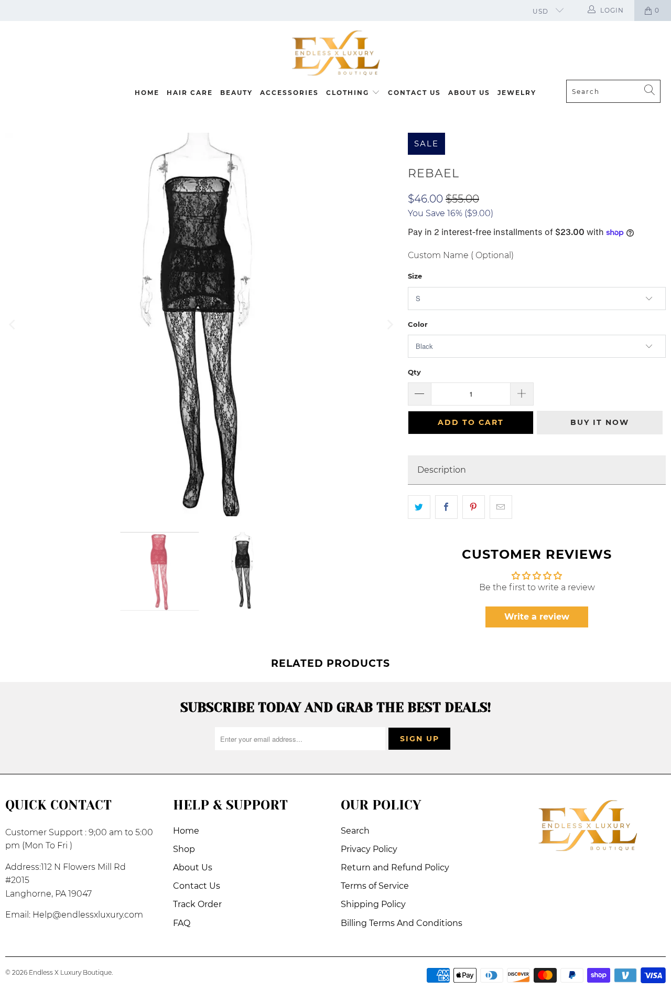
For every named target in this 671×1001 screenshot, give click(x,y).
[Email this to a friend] (501, 507)
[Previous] (13, 324)
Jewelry (516, 93)
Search (355, 831)
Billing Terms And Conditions (401, 923)
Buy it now (599, 422)
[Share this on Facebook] (446, 507)
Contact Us (414, 93)
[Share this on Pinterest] (473, 507)
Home (147, 93)
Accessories (289, 93)
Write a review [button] (536, 617)
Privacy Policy (369, 849)
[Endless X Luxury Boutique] (335, 53)
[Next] (389, 324)
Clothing (349, 93)
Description (441, 470)
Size (415, 276)
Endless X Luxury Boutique (70, 972)
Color (418, 324)
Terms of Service (375, 886)
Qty (414, 372)
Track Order (197, 904)
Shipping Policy (373, 904)
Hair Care (190, 93)
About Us (469, 93)
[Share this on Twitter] (419, 507)
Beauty (236, 93)
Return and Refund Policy (395, 867)
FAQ (181, 923)
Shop (184, 849)
